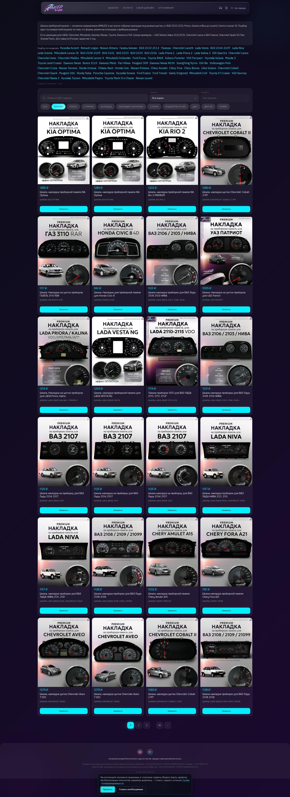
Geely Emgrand (178, 73)
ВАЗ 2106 (150, 53)
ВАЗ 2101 (108, 53)
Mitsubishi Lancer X (92, 58)
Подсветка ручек (175, 106)
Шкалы (58, 106)
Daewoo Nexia (72, 63)
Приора (166, 48)
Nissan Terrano (68, 68)
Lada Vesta (202, 48)
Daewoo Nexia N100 (162, 63)
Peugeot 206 (67, 73)
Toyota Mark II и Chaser (119, 78)
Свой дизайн (145, 8)
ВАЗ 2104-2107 (220, 48)
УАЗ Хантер (239, 73)
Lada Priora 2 (184, 53)
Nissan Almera (109, 48)
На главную (238, 8)
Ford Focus (139, 58)
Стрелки (89, 106)
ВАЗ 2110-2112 (149, 48)
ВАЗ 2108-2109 (90, 53)
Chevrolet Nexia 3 (48, 78)
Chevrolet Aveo (47, 58)
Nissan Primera (140, 68)
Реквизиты (114, 759)
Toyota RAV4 (155, 58)
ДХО (195, 106)
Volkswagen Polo (220, 63)
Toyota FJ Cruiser (219, 73)
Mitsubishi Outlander (118, 58)
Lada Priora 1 (167, 53)
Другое (208, 106)
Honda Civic (122, 68)
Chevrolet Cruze (47, 68)
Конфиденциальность (113, 783)
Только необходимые (131, 789)
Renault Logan (89, 48)
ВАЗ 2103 (122, 53)
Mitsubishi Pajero (92, 78)
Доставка (161, 759)
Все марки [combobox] (158, 98)
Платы (73, 106)
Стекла (154, 106)
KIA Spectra (219, 53)
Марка (154, 92)
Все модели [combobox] (209, 98)
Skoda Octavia (87, 68)
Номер (223, 106)
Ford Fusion (144, 73)
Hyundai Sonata (125, 73)
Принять (107, 789)
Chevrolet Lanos (238, 53)
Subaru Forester (175, 58)
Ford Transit (160, 73)
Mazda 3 (230, 58)
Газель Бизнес (128, 48)
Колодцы (106, 106)
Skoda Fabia (84, 73)
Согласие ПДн (149, 759)
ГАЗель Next (105, 68)
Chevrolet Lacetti (183, 48)
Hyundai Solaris (214, 58)
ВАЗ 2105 (136, 53)
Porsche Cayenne (103, 73)
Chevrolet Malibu (68, 58)
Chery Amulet (159, 68)
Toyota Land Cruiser (50, 63)
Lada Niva (238, 48)
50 (159, 725)
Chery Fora (175, 68)
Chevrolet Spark (47, 73)
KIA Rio (203, 63)
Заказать (63, 209)
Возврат (170, 759)
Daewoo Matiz (107, 63)
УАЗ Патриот (194, 58)
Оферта (123, 759)
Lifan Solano (208, 68)
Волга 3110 (90, 63)
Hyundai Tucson (70, 78)
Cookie (177, 759)
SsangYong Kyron (187, 63)
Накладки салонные (131, 106)
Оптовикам (166, 8)
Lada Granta (45, 53)
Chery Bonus (192, 68)
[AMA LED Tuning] (53, 8)
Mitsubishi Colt (198, 73)
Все (45, 106)
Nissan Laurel (144, 78)
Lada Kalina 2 (202, 53)
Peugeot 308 (140, 63)
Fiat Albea (124, 63)
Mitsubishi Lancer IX (66, 53)
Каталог (113, 8)
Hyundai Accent (69, 48)
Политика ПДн (134, 759)
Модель (205, 92)
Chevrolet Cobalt (228, 68)
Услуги (128, 8)
